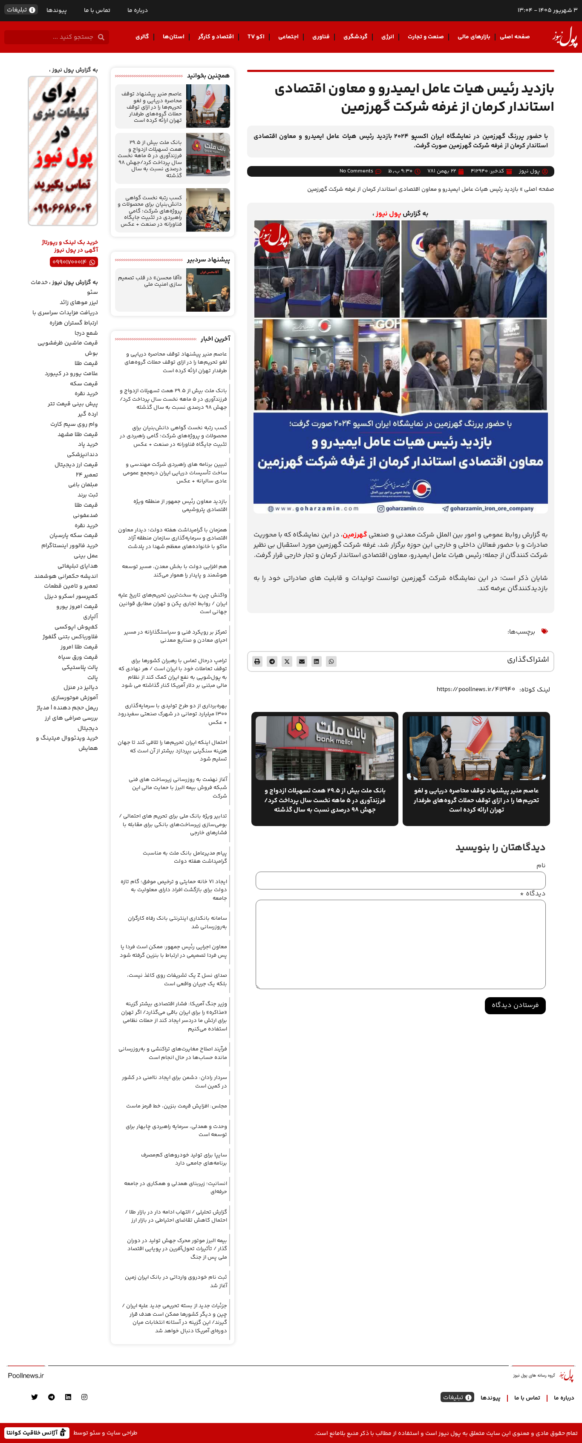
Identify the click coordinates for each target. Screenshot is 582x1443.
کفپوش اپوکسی (76, 627)
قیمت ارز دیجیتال (76, 465)
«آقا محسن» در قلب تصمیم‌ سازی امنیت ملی (150, 281)
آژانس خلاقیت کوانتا (32, 1432)
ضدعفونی (85, 515)
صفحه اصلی (515, 37)
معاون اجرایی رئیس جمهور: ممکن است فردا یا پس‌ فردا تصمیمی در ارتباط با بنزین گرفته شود (173, 951)
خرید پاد (88, 444)
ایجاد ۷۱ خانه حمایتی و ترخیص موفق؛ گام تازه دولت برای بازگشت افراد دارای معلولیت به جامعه (174, 890)
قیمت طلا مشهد (78, 434)
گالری (142, 37)
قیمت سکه (84, 384)
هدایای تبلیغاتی (78, 566)
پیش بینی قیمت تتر (73, 404)
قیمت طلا (86, 363)
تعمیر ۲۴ (87, 475)
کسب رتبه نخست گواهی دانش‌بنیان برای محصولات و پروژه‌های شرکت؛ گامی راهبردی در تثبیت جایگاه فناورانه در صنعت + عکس (150, 211)
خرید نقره (86, 394)
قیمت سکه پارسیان (73, 535)
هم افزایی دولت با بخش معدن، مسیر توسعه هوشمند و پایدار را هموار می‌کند (174, 570)
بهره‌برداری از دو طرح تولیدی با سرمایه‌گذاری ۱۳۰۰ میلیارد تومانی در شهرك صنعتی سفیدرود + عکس (172, 714)
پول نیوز (388, 214)
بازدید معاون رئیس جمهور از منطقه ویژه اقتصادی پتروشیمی (180, 505)
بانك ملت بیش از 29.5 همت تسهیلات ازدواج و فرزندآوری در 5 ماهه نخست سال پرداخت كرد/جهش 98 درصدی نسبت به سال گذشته (150, 159)
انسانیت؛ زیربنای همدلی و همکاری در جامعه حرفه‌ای (175, 1187)
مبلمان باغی (83, 485)
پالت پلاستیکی (80, 667)
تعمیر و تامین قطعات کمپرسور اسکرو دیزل (71, 591)
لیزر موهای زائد (79, 302)
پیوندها (56, 10)
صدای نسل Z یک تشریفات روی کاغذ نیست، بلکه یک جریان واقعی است (177, 979)
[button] (331, 661)
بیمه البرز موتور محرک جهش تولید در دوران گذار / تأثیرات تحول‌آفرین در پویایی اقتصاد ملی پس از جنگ (177, 1249)
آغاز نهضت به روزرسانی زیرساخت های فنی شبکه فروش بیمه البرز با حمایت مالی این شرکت (178, 787)
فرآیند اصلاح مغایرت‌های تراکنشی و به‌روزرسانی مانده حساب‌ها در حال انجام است (172, 1053)
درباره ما (137, 10)
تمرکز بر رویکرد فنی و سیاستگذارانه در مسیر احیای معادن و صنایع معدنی (175, 636)
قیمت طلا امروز (79, 647)
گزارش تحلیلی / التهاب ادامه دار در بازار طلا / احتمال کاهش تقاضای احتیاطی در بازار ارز (176, 1216)
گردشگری (355, 37)
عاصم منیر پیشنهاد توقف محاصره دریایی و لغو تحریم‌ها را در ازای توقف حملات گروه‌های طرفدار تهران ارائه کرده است (151, 107)
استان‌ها (173, 37)
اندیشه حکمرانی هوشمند (66, 576)
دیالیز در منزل (80, 687)
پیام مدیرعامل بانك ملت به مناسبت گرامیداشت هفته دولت (185, 857)
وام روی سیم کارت (74, 424)
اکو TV (256, 37)
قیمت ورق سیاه (78, 657)
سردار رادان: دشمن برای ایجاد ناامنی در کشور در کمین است (174, 1081)
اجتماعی (288, 37)
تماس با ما (97, 10)
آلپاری (90, 617)
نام (541, 866)
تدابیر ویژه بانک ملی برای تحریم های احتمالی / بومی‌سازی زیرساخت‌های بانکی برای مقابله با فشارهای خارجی (173, 824)
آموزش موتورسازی (74, 698)
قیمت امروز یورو (77, 606)
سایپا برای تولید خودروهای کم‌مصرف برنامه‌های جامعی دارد (184, 1159)
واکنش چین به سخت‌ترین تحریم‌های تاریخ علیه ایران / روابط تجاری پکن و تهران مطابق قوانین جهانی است (172, 603)
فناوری (321, 37)
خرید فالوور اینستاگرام (69, 546)
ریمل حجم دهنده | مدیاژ (67, 708)
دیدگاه (533, 894)
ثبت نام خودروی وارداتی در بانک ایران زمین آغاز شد (176, 1281)
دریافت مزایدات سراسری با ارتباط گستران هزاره (65, 318)
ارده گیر (88, 414)
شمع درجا (86, 333)
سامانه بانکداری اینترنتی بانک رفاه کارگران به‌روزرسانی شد (177, 922)
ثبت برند (88, 495)
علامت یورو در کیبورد (71, 374)
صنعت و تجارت (426, 37)
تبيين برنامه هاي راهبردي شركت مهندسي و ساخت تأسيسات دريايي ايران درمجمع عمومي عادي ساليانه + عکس (175, 472)
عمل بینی (86, 556)
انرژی (387, 37)
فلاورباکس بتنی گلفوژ (70, 637)
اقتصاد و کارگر (216, 37)
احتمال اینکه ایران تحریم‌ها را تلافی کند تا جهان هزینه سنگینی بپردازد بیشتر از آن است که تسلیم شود (172, 750)
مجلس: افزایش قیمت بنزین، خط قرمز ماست (176, 1106)
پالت (92, 678)
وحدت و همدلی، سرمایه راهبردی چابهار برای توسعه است (176, 1130)
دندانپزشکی (82, 454)
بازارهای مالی (474, 37)
